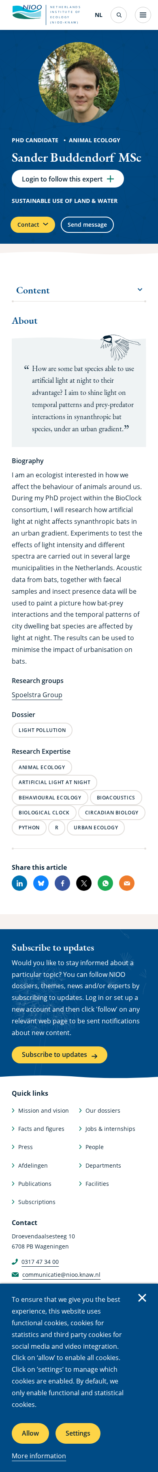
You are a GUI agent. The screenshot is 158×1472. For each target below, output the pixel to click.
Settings (78, 1433)
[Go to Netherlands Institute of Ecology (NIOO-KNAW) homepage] (27, 12)
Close (142, 1298)
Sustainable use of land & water (64, 201)
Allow (30, 1433)
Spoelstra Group (37, 694)
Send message (87, 224)
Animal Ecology (94, 140)
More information (39, 1455)
